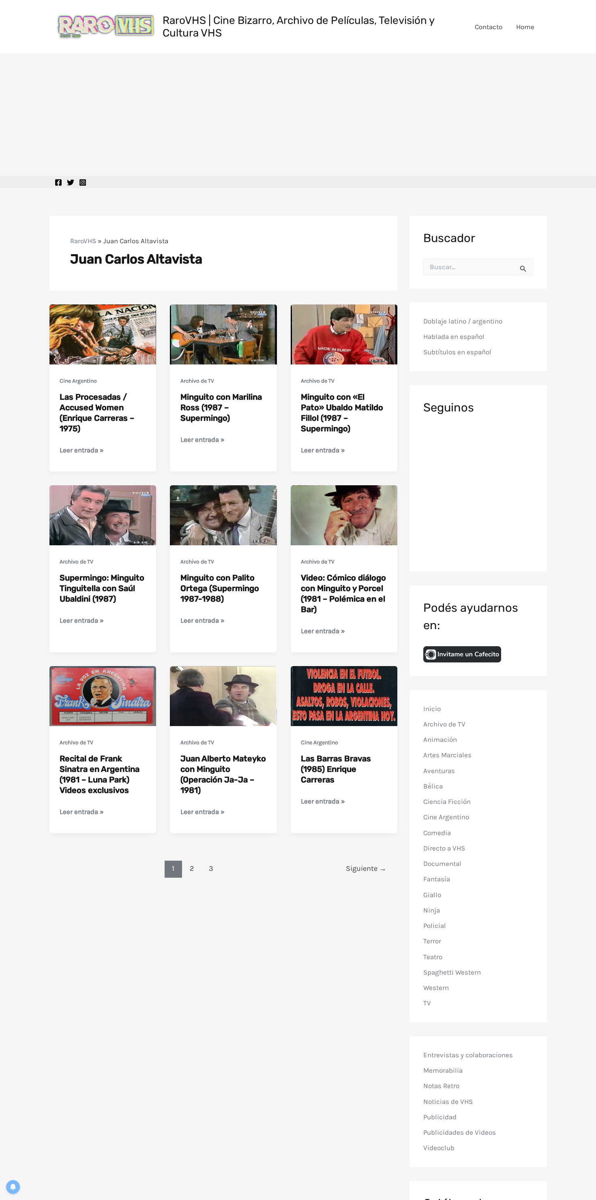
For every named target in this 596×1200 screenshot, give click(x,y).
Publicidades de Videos (459, 1133)
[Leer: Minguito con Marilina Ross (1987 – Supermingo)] (223, 334)
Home (525, 27)
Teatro (432, 957)
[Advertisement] (298, 114)
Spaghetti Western (452, 972)
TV (427, 1003)
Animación (440, 740)
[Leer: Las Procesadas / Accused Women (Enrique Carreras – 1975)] (103, 334)
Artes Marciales (447, 755)
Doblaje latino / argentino (462, 321)
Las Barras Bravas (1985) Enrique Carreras (336, 769)
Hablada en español (454, 337)
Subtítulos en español (457, 352)
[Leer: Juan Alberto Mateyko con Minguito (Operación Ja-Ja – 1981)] (223, 695)
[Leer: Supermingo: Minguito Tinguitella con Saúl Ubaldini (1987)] (103, 514)
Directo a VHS (444, 848)
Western (436, 988)
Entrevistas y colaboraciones (468, 1055)
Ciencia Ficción (447, 802)
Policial (434, 926)
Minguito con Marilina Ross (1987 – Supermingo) (221, 407)
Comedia (437, 833)
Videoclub (439, 1148)
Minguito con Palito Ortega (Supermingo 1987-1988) (219, 588)
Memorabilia (443, 1071)
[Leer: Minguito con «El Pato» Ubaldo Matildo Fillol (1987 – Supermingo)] (344, 334)
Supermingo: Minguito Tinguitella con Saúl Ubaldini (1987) (102, 588)
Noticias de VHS (448, 1101)
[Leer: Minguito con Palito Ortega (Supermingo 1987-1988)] (223, 514)
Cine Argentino (78, 380)
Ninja (431, 910)
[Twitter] (70, 182)
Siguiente (366, 868)
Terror (432, 941)
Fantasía (436, 879)
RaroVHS (83, 241)
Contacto (488, 27)
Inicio (432, 709)
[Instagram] (82, 182)
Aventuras (439, 771)
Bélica (433, 786)
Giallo (432, 895)
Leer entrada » (82, 451)
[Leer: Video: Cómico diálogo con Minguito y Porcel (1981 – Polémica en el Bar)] (344, 514)
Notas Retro (441, 1086)
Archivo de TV (197, 380)
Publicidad (440, 1117)
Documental (442, 864)
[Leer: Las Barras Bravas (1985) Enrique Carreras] (344, 695)
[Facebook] (58, 182)
